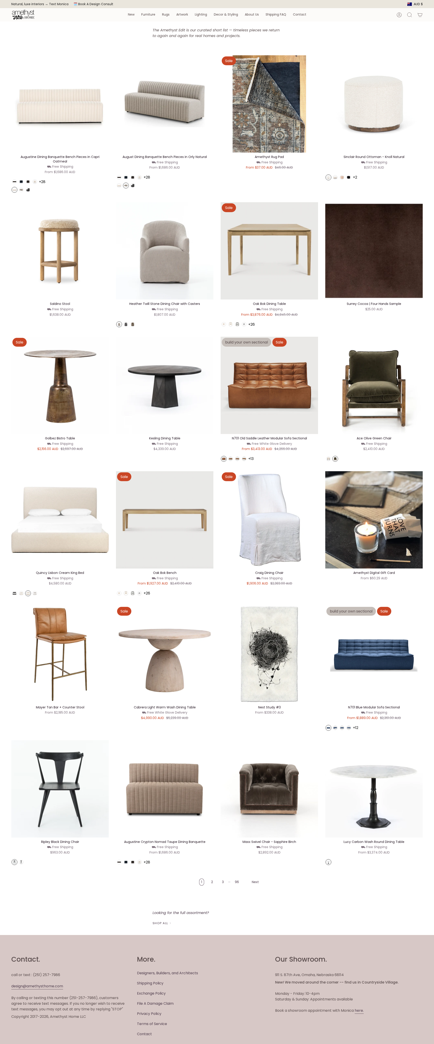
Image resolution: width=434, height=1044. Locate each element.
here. (359, 1010)
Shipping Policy (150, 983)
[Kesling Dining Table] (164, 385)
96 (237, 882)
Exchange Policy (151, 993)
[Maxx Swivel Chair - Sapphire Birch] (269, 789)
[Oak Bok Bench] (164, 519)
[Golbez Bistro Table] (60, 385)
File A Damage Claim (155, 1003)
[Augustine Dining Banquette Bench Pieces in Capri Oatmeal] (60, 104)
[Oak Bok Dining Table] (269, 250)
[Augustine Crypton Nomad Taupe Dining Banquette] (164, 789)
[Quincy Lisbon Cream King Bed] (60, 519)
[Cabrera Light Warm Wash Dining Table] (164, 654)
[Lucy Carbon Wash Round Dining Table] (374, 789)
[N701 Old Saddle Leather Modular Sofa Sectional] (269, 385)
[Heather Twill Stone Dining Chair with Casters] (164, 250)
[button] (131, 14)
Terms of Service (152, 1023)
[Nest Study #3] (269, 654)
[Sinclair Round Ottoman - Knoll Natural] (374, 104)
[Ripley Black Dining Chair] (60, 789)
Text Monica (58, 4)
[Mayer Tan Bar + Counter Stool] (60, 654)
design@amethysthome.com (37, 986)
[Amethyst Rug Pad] (269, 104)
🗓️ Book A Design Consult (93, 4)
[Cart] (420, 15)
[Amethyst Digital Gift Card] (374, 519)
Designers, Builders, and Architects (167, 973)
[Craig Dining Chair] (269, 519)
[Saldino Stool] (60, 250)
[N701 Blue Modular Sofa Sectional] (374, 654)
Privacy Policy (149, 1013)
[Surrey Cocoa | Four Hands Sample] (374, 250)
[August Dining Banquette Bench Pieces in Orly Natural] (164, 104)
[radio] (14, 182)
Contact (144, 1034)
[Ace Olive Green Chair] (374, 385)
